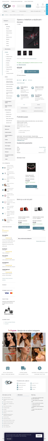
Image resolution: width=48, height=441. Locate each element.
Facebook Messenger (22, 385)
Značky (6, 159)
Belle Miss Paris (8, 122)
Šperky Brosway (8, 114)
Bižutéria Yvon (8, 112)
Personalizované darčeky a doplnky (9, 155)
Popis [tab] (24, 104)
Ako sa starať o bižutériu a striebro (9, 420)
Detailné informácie (33, 58)
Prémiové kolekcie (8, 109)
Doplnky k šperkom (8, 132)
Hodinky (6, 139)
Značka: (21, 82)
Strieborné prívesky (9, 86)
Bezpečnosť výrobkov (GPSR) (8, 423)
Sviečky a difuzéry (8, 142)
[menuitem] (6, 11)
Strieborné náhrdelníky (9, 84)
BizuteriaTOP (21, 387)
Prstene (7, 41)
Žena (45, 150)
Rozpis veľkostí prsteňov (7, 406)
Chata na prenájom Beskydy (10, 322)
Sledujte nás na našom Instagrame (28, 331)
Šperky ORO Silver (9, 120)
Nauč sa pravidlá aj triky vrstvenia (37, 403)
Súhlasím (39, 435)
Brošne (7, 35)
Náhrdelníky (8, 26)
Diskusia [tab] (38, 104)
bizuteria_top (21, 389)
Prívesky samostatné (9, 73)
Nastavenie (9, 438)
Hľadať (28, 6)
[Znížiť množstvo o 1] (22, 72)
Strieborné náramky (9, 88)
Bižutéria (6, 52)
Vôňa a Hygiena (7, 145)
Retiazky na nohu (9, 37)
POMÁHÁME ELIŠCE (20, 140)
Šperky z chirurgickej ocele (8, 106)
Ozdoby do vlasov (9, 32)
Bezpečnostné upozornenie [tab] (38, 111)
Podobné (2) (23, 111)
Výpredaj (6, 24)
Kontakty (4, 409)
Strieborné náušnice (9, 79)
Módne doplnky (7, 126)
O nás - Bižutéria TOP (6, 426)
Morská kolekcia (7, 49)
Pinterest (33, 389)
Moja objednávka (6, 425)
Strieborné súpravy (9, 95)
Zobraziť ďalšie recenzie (40, 241)
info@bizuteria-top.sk (22, 383)
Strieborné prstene (9, 90)
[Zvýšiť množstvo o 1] (22, 71)
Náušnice (7, 39)
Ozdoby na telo (8, 58)
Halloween (7, 151)
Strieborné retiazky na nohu (9, 93)
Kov (45, 149)
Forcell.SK (6, 323)
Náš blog (4, 412)
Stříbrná (44, 147)
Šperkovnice (7, 129)
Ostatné (7, 45)
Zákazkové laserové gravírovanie (8, 421)
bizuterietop (34, 387)
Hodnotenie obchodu (6, 418)
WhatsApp (34, 385)
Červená (40, 147)
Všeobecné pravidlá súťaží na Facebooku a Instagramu (8, 415)
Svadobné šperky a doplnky (8, 102)
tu (25, 436)
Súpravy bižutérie (9, 30)
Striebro (7, 43)
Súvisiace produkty (38, 107)
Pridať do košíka (32, 71)
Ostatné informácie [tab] (24, 107)
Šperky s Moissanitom (9, 118)
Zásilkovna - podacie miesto (8, 411)
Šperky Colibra (8, 116)
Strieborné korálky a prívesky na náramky (9, 82)
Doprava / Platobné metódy (28, 1)
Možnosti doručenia (22, 64)
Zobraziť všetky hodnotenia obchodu (7, 279)
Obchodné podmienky (5, 1)
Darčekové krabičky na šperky (8, 136)
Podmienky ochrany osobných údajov (16, 1)
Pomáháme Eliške (6, 407)
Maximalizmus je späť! (36, 404)
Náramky (7, 28)
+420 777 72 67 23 (35, 383)
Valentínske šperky (8, 148)
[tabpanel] (31, 175)
